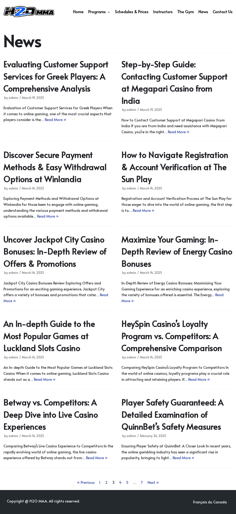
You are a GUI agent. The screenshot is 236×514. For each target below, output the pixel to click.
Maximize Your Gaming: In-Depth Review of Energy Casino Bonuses (176, 251)
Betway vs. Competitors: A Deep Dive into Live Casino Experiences (50, 414)
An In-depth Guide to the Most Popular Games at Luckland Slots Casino (49, 335)
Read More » (55, 119)
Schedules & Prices (131, 11)
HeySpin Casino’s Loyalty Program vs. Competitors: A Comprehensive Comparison (171, 335)
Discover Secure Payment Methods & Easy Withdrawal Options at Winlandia (55, 166)
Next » (153, 482)
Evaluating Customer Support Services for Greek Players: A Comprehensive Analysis (55, 76)
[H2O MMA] (28, 11)
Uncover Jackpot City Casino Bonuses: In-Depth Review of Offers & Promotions (54, 251)
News (203, 11)
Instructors (163, 11)
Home (78, 11)
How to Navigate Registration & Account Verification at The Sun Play (174, 166)
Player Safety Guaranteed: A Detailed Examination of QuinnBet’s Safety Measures (172, 414)
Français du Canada (210, 501)
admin (13, 97)
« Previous (85, 482)
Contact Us (223, 11)
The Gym (185, 11)
